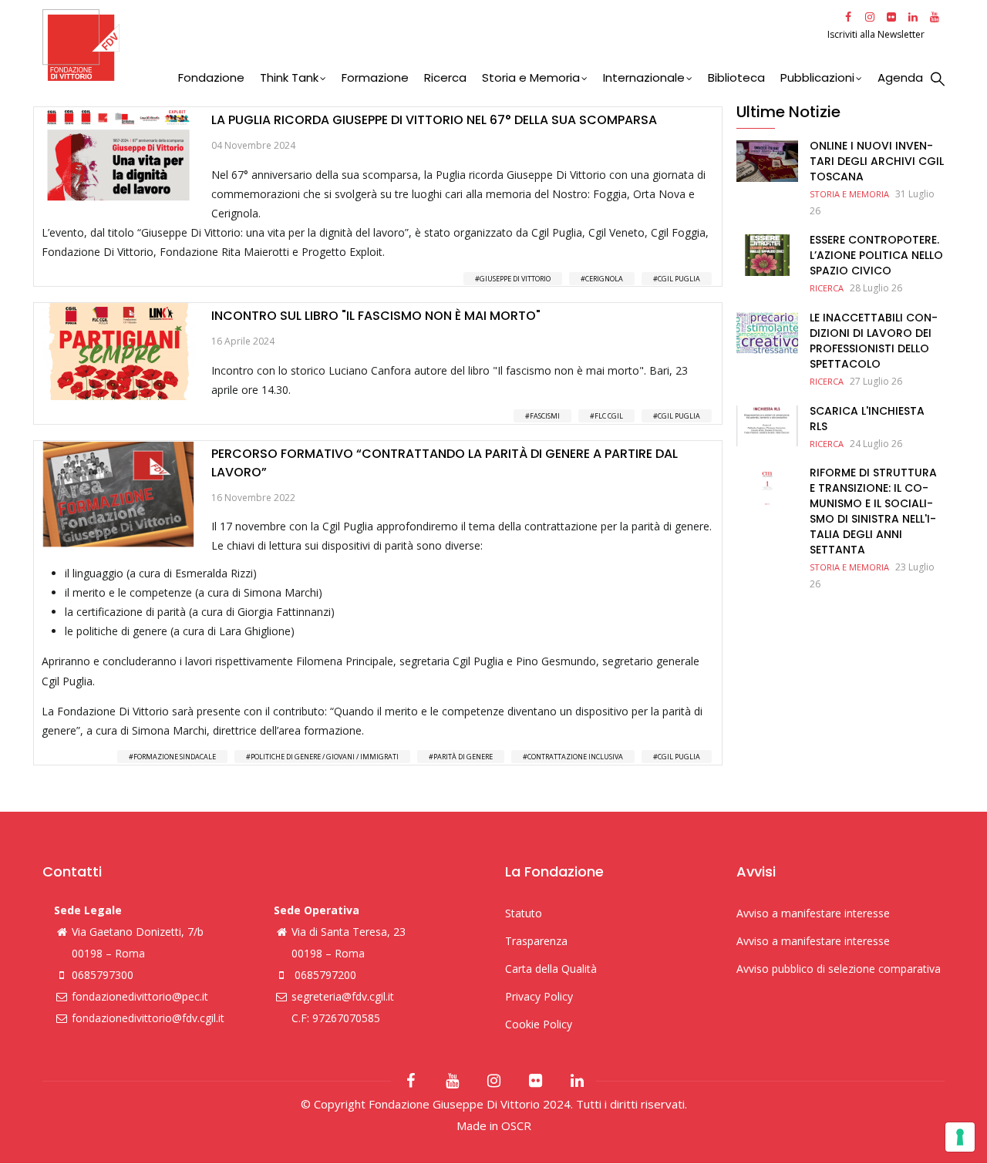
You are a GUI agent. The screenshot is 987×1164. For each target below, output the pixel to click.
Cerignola (604, 279)
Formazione (375, 77)
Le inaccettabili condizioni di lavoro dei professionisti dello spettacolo (874, 341)
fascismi (545, 416)
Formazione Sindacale (174, 757)
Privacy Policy (539, 996)
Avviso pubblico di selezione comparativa (838, 968)
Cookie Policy (538, 1024)
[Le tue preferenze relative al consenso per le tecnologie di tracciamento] (960, 1137)
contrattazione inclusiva (575, 757)
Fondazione (211, 77)
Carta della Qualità (551, 968)
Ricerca (445, 77)
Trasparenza (536, 941)
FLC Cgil (609, 416)
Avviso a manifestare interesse (813, 913)
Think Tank (289, 77)
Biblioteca (736, 77)
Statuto (523, 913)
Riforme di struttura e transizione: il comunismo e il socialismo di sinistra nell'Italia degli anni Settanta (873, 511)
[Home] (433, 45)
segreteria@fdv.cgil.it (342, 996)
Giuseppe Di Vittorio (515, 279)
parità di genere (463, 757)
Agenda (900, 77)
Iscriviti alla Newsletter (877, 34)
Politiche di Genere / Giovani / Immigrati (325, 757)
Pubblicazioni (817, 77)
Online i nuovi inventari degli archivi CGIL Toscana (877, 161)
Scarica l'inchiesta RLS (867, 418)
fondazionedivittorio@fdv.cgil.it (148, 1018)
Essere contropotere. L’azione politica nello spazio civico (876, 255)
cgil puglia (679, 279)
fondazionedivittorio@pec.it (140, 996)
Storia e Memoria (531, 77)
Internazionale (644, 77)
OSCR (516, 1125)
